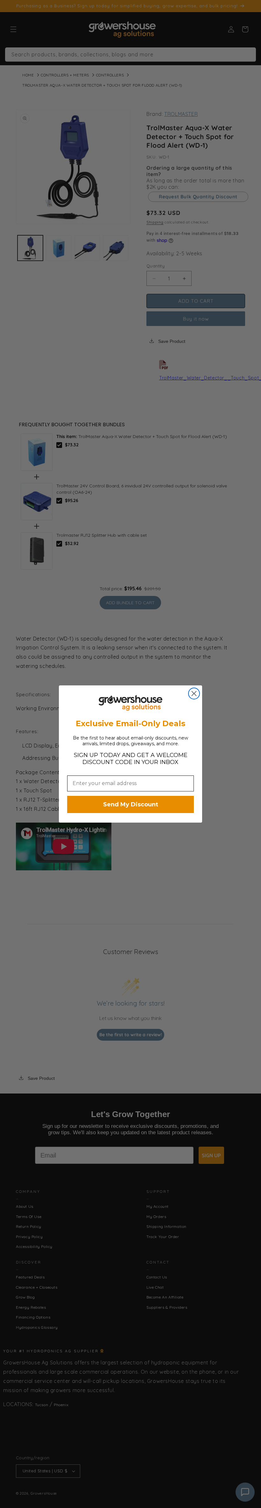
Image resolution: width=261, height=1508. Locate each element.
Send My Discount (130, 804)
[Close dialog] (194, 693)
